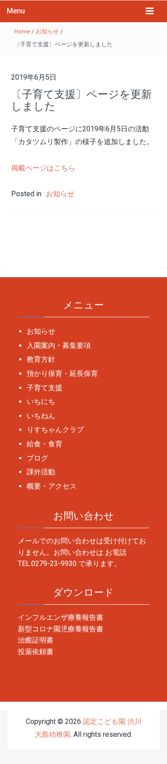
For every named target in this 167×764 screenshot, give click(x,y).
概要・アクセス (52, 486)
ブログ (37, 458)
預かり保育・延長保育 (62, 373)
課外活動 (41, 472)
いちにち (41, 401)
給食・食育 (44, 444)
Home (22, 31)
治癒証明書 (35, 640)
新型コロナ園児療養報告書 (60, 629)
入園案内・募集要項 (59, 345)
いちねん (41, 416)
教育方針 (41, 359)
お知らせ (47, 31)
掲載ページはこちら (43, 168)
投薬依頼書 (35, 651)
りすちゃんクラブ (55, 429)
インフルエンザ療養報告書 (60, 617)
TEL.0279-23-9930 (47, 563)
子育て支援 (44, 388)
